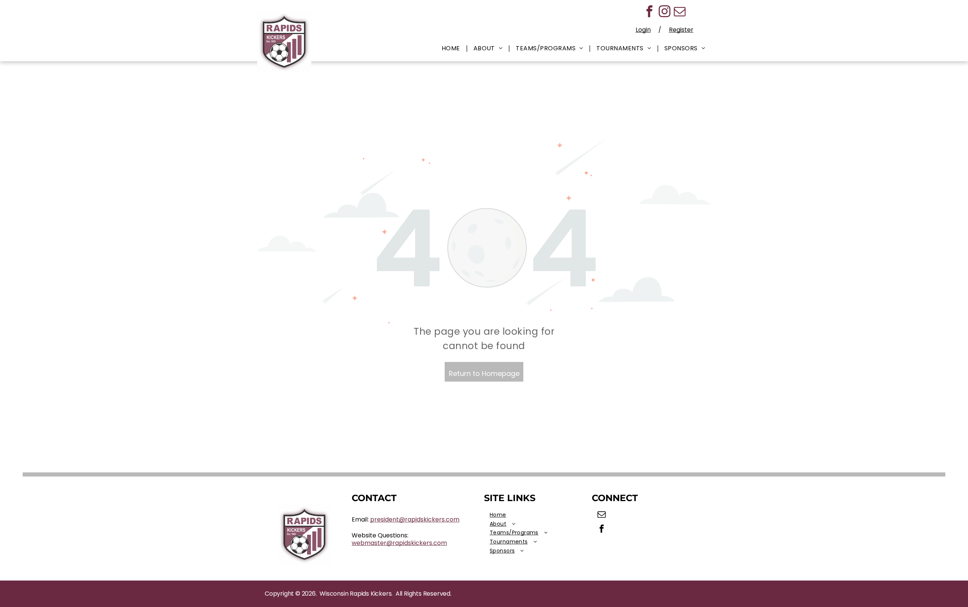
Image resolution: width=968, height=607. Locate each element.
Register (681, 29)
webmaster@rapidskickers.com (399, 543)
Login (643, 29)
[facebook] (649, 12)
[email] (679, 12)
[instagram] (664, 12)
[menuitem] (452, 48)
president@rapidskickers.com (414, 519)
